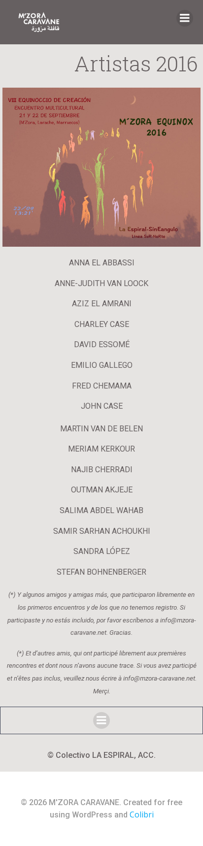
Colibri (142, 814)
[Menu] (184, 18)
